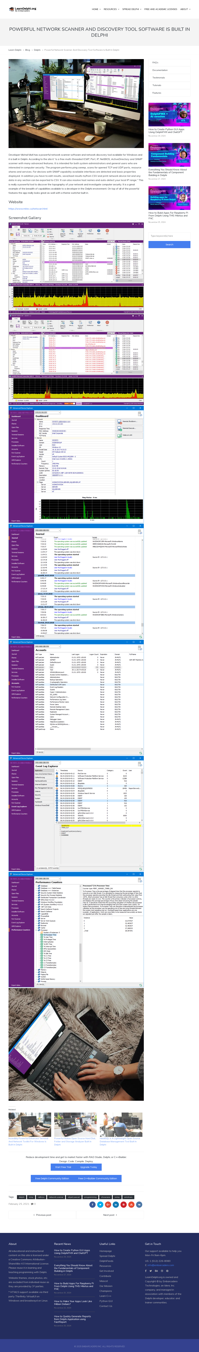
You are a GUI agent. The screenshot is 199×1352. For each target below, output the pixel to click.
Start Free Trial (63, 1167)
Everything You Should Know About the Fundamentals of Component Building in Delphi (167, 172)
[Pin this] (123, 1205)
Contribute (105, 1276)
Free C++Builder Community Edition (97, 1178)
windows (128, 1197)
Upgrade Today (88, 1167)
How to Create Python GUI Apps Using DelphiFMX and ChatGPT (166, 131)
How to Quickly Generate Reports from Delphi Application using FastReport (72, 1319)
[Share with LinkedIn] (116, 1205)
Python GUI (106, 1301)
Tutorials (157, 85)
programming (90, 1197)
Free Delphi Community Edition (52, 1178)
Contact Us (106, 1306)
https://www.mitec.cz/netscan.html (28, 208)
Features (157, 92)
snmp (117, 1197)
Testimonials (159, 77)
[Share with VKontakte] (139, 1205)
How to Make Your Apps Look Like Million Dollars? (73, 1303)
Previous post (43, 1214)
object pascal (74, 1197)
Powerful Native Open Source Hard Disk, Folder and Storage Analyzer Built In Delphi (75, 1141)
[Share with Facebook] (92, 1205)
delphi (21, 1197)
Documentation (160, 70)
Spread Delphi (107, 1255)
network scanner (56, 1197)
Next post (108, 1214)
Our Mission (106, 1285)
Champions (106, 1290)
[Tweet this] (100, 1205)
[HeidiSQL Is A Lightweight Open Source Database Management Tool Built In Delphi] (121, 1125)
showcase (105, 1197)
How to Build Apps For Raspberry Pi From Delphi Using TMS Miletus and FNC (168, 215)
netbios (41, 1197)
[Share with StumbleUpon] (131, 1205)
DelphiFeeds (106, 1260)
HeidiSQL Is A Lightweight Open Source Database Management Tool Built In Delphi (120, 1141)
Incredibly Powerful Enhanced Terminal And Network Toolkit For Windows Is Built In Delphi (28, 1141)
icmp (31, 1197)
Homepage (106, 1250)
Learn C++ (105, 1295)
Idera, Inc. (169, 1285)
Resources (105, 1265)
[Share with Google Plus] (108, 1205)
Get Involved (107, 1270)
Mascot (104, 1281)
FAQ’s (155, 62)
